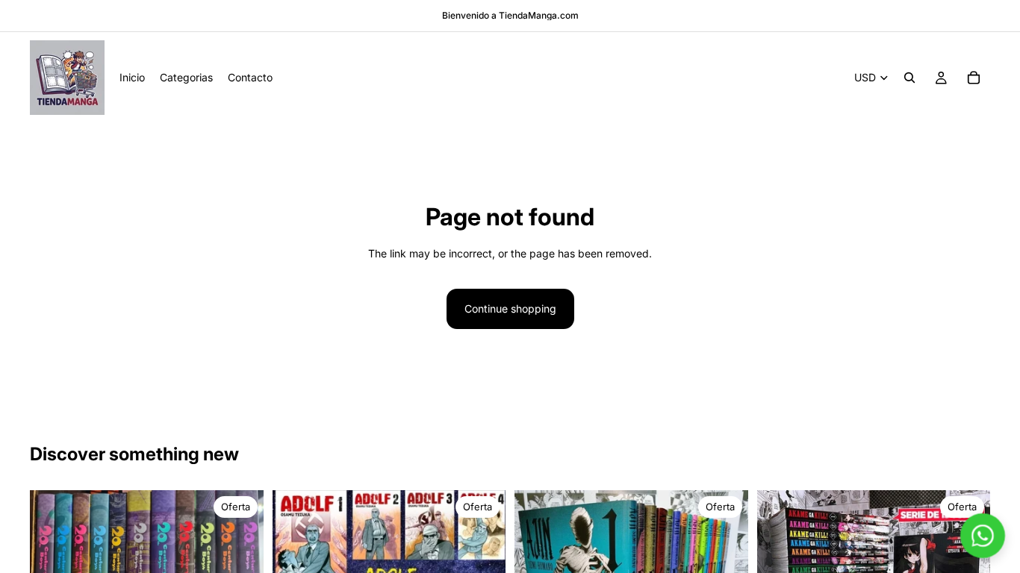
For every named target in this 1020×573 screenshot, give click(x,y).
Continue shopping (510, 308)
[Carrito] (973, 77)
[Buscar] (909, 77)
